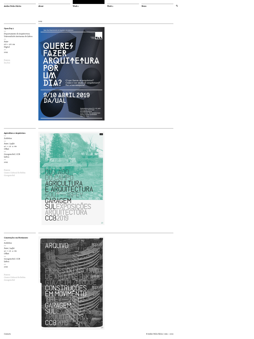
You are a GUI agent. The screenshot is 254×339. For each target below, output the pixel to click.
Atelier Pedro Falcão (12, 6)
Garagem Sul (9, 175)
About (40, 6)
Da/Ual (7, 62)
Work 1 (76, 6)
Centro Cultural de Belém (14, 172)
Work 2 (110, 6)
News (144, 6)
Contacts (7, 334)
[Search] (177, 6)
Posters (7, 60)
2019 (6, 52)
